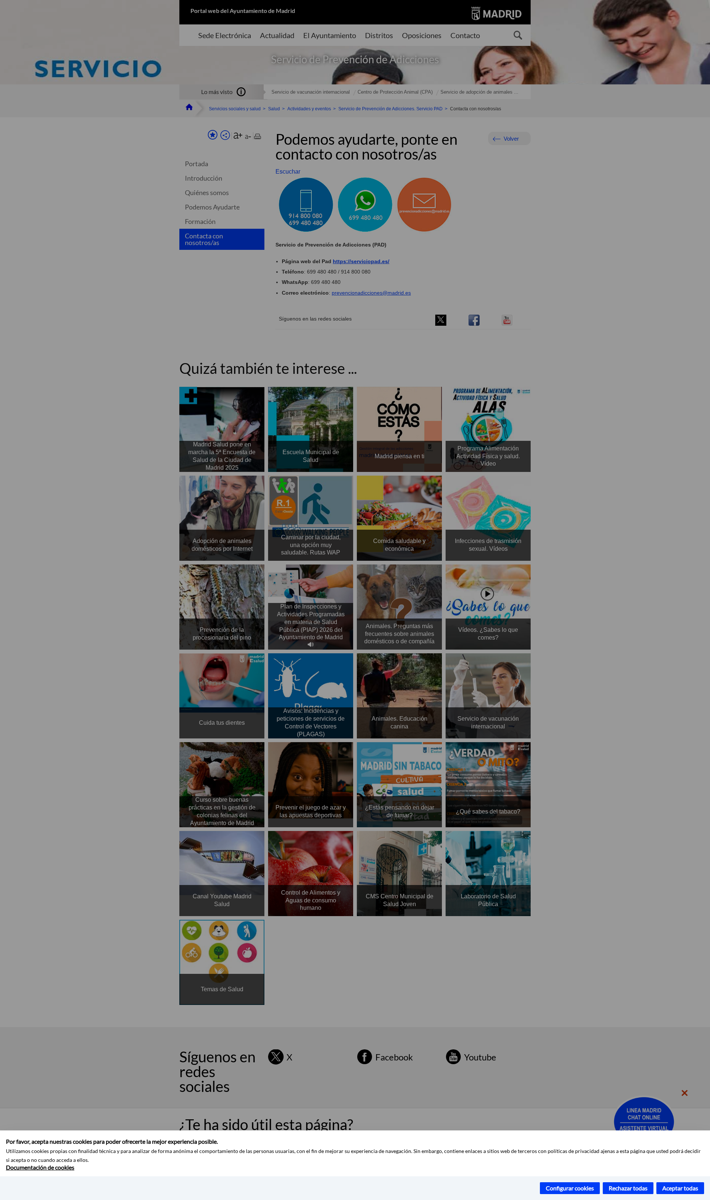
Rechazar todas (628, 1187)
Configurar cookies (570, 1187)
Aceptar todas (680, 1187)
